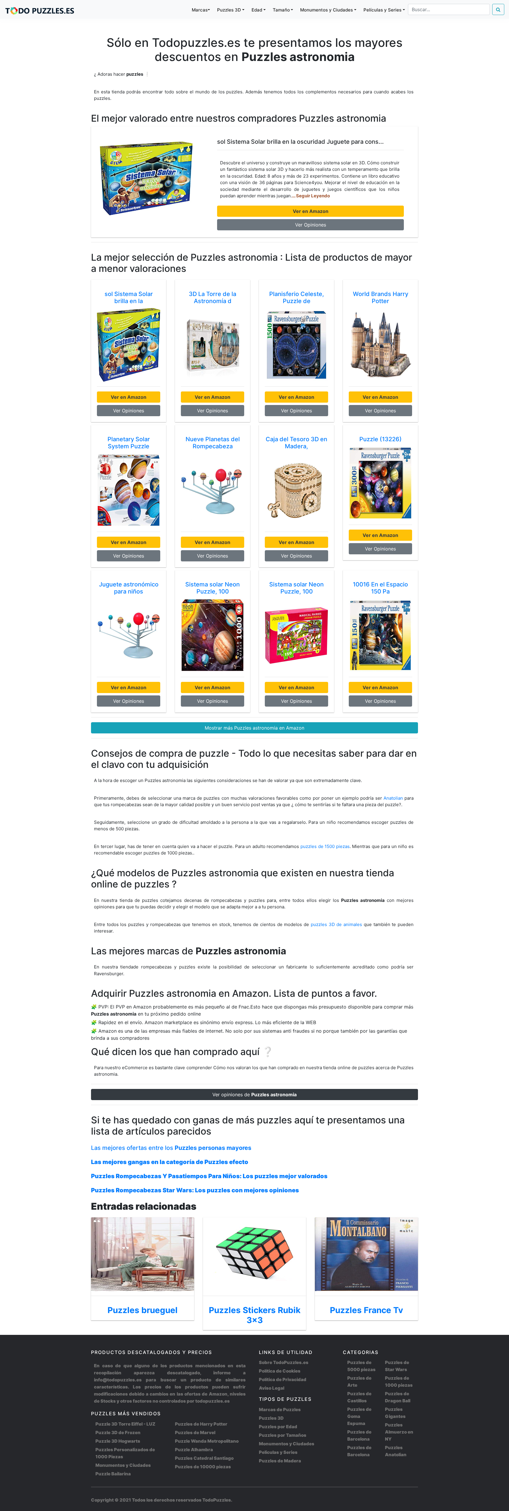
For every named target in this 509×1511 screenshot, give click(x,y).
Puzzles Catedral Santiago (204, 1458)
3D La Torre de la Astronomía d (212, 297)
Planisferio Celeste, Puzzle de (296, 297)
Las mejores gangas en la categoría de (169, 1162)
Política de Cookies (279, 1371)
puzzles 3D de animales (337, 924)
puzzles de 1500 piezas (325, 846)
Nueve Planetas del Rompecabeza (213, 443)
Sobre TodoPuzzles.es (283, 1362)
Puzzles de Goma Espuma (359, 1416)
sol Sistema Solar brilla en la (129, 297)
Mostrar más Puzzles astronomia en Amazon (254, 728)
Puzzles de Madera (280, 1461)
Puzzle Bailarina (113, 1474)
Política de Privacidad (282, 1379)
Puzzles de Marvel (195, 1432)
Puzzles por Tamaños (282, 1435)
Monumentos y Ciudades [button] (326, 10)
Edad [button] (257, 10)
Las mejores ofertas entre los (171, 1147)
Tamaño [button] (281, 10)
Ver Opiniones (310, 225)
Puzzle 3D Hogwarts (117, 1441)
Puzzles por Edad (278, 1426)
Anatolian (393, 798)
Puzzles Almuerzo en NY (399, 1432)
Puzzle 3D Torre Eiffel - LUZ (125, 1424)
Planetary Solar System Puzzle (129, 443)
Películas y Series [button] (382, 10)
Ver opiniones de (254, 1094)
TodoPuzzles (216, 1500)
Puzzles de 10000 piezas (203, 1466)
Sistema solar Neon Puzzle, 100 (212, 588)
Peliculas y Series (278, 1452)
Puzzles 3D (271, 1418)
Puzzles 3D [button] (229, 10)
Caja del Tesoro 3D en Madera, (296, 443)
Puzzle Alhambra (194, 1449)
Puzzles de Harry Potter (201, 1424)
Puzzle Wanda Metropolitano (207, 1441)
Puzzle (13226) (380, 439)
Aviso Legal (271, 1388)
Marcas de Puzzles (280, 1409)
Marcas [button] (200, 10)
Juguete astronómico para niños (128, 588)
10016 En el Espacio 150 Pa (380, 588)
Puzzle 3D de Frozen (118, 1432)
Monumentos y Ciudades (123, 1465)
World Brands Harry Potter (380, 297)
